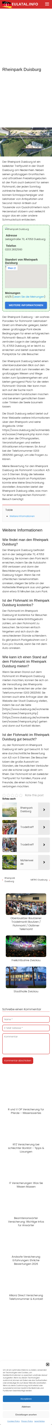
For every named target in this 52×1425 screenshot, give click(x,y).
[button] (47, 1364)
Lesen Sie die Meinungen (28, 296)
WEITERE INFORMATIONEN (26, 305)
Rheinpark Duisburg (10, 879)
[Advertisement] (26, 38)
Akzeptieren (26, 1399)
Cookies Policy (13, 1421)
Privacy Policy (27, 1421)
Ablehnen (26, 1406)
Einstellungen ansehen (26, 1414)
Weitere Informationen (22, 516)
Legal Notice (39, 1421)
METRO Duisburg (39, 879)
